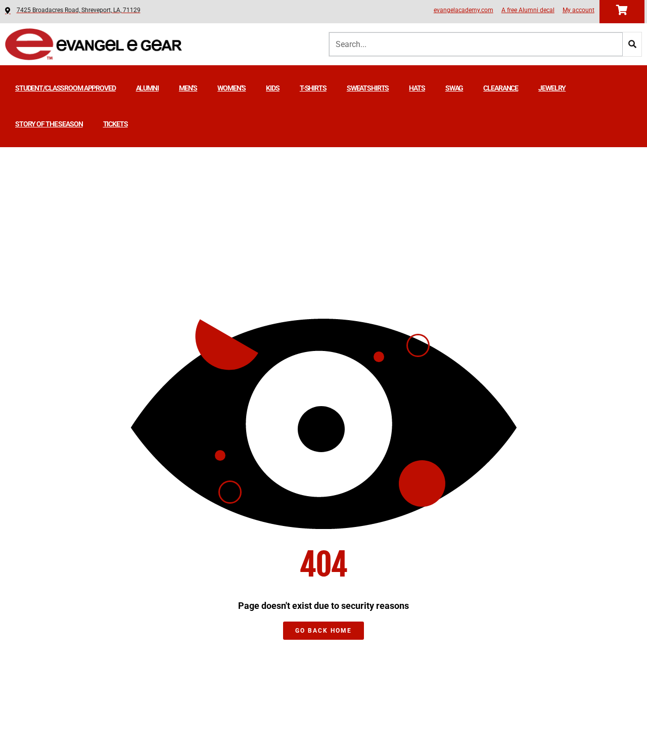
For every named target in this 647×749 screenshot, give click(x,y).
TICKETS (115, 124)
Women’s (231, 88)
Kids (272, 88)
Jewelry (552, 88)
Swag (454, 88)
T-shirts (313, 88)
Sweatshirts (368, 88)
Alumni (147, 88)
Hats (417, 88)
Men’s (188, 88)
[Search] (632, 44)
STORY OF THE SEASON (49, 124)
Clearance (500, 88)
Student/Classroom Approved (65, 88)
